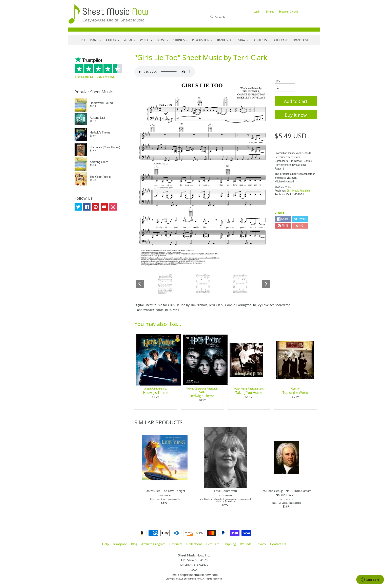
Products (175, 544)
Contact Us (278, 544)
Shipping (230, 544)
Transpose (120, 544)
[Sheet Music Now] (108, 13)
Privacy (260, 544)
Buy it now (296, 115)
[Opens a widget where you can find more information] (370, 580)
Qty (277, 81)
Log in (256, 11)
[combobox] (264, 17)
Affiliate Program (153, 544)
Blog (134, 544)
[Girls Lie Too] (165, 284)
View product (165, 462)
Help (105, 544)
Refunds (245, 544)
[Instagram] (113, 207)
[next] (313, 470)
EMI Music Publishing (299, 190)
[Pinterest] (95, 207)
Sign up (270, 11)
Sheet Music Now (192, 578)
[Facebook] (87, 207)
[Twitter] (78, 207)
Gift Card (212, 544)
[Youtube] (104, 207)
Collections (194, 544)
